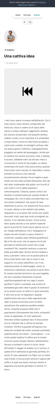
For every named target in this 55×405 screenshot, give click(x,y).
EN (30, 22)
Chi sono (27, 15)
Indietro (10, 50)
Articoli (37, 15)
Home (17, 15)
